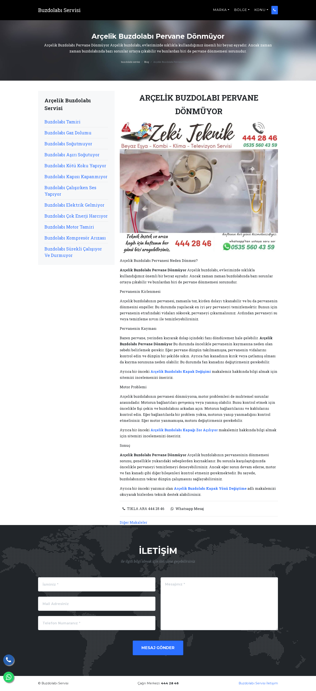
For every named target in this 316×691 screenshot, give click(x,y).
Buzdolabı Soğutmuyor (68, 143)
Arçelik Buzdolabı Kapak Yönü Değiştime (210, 488)
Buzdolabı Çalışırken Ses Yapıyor (70, 191)
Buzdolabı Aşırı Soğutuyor (72, 154)
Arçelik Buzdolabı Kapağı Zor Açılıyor (184, 430)
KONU (260, 10)
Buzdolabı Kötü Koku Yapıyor (75, 165)
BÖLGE (240, 10)
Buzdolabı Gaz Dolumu (67, 132)
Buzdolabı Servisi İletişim (258, 683)
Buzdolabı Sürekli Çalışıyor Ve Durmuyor (73, 252)
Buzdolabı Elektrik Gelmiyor (74, 205)
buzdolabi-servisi (130, 61)
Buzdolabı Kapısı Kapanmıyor (75, 176)
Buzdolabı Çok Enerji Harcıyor (76, 216)
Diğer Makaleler (133, 522)
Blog (146, 61)
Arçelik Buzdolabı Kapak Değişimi (180, 371)
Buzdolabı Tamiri (62, 121)
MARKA (220, 10)
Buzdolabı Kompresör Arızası (75, 238)
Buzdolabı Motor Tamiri (69, 227)
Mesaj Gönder (158, 647)
